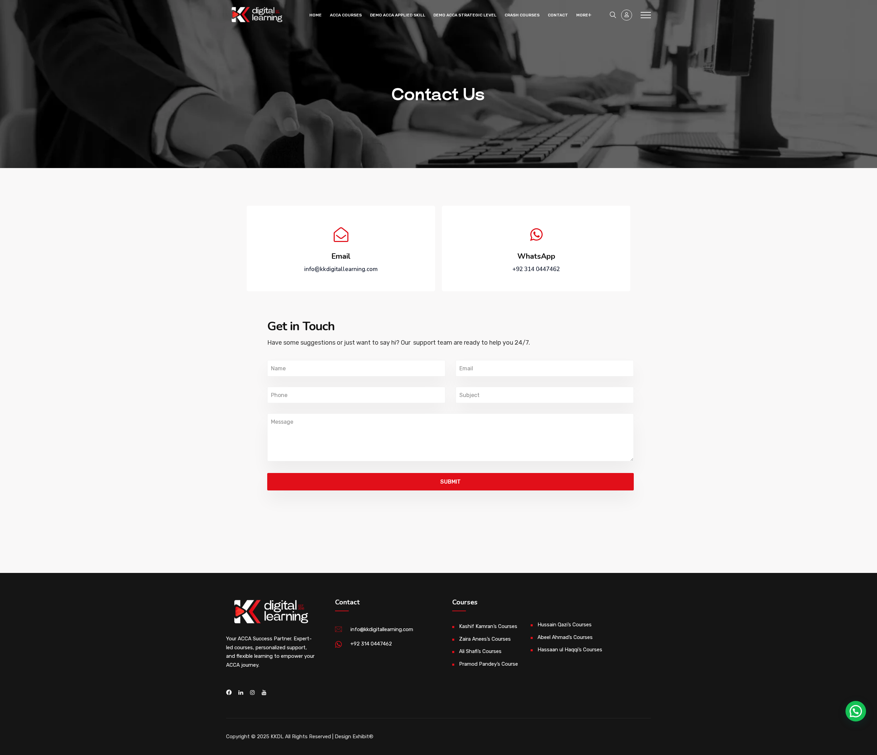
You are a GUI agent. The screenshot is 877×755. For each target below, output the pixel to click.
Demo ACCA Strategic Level (464, 15)
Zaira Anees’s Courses (485, 639)
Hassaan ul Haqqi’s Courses (570, 650)
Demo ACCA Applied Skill (397, 15)
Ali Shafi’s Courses (480, 651)
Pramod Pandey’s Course (488, 664)
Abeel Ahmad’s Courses (565, 637)
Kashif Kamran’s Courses (488, 626)
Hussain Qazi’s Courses (565, 625)
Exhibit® (363, 736)
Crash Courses (522, 15)
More (582, 15)
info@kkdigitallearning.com (381, 629)
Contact (558, 15)
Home (315, 15)
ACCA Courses (346, 15)
